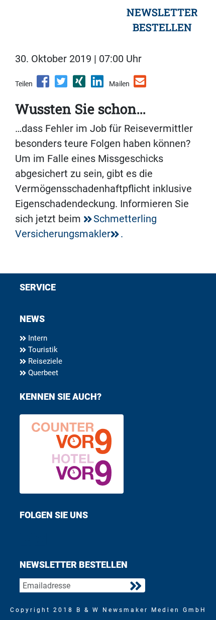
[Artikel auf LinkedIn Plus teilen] (98, 85)
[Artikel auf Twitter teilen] (62, 85)
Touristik (42, 349)
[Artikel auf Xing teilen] (80, 85)
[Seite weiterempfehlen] (141, 85)
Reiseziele (44, 361)
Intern (36, 338)
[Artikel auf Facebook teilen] (44, 85)
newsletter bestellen (162, 20)
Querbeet (42, 372)
